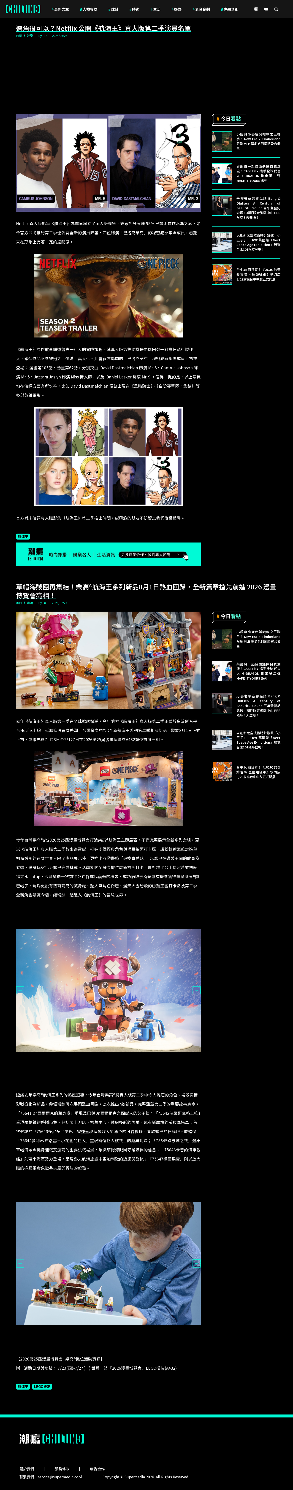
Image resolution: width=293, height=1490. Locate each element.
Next (197, 990)
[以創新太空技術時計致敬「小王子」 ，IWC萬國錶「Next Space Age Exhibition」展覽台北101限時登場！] (222, 242)
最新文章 (60, 9)
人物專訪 (88, 9)
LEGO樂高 (42, 1386)
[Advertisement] (146, 76)
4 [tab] (115, 1077)
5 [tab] (122, 1077)
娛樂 (176, 9)
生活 (155, 9)
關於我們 (26, 1468)
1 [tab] (94, 1077)
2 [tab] (101, 1077)
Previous (20, 990)
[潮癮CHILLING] (23, 9)
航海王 (23, 536)
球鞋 (113, 9)
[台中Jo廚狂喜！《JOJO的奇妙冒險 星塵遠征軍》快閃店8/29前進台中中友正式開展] (222, 274)
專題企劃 (229, 9)
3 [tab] (108, 1077)
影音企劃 (201, 9)
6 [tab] (122, 1350)
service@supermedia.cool (60, 1476)
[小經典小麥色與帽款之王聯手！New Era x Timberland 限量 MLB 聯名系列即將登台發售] (222, 141)
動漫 (30, 603)
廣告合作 (97, 1468)
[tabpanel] (108, 990)
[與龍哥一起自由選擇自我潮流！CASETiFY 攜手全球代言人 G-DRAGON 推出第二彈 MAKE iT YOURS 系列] (222, 173)
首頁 (19, 35)
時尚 (134, 9)
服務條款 (62, 1468)
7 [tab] (129, 1350)
